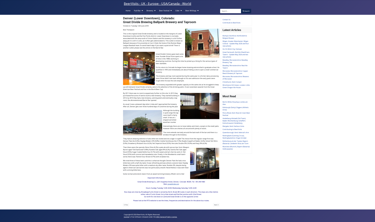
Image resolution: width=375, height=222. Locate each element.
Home (128, 10)
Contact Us (226, 20)
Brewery (149, 10)
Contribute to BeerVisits (231, 23)
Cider (177, 10)
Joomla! (126, 217)
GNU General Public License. (166, 217)
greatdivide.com (173, 184)
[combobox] (230, 11)
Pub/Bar (137, 10)
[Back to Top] (371, 218)
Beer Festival (164, 10)
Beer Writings (190, 10)
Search (247, 11)
